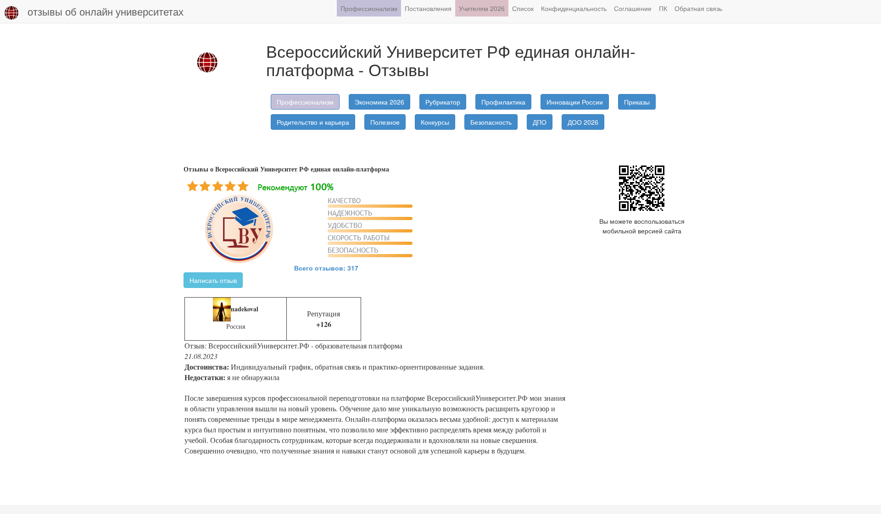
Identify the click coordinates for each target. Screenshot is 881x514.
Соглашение (633, 8)
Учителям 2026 (482, 8)
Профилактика (503, 101)
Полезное (385, 122)
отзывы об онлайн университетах (106, 11)
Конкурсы (435, 122)
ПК (663, 8)
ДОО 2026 (583, 122)
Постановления (428, 8)
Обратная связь (698, 8)
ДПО (539, 122)
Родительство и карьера (313, 122)
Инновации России (574, 101)
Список (523, 8)
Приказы (637, 101)
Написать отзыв (213, 280)
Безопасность (491, 122)
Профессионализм (368, 8)
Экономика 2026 (379, 101)
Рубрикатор (442, 101)
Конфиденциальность (574, 8)
